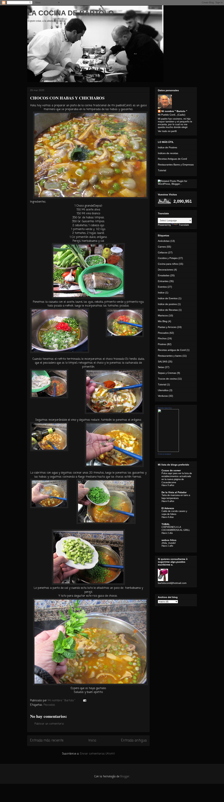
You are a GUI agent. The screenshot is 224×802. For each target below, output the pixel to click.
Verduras (163, 395)
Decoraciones (165, 269)
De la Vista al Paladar (174, 492)
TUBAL (166, 524)
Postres (162, 344)
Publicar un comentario (49, 724)
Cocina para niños (168, 263)
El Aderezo (168, 508)
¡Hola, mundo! (169, 543)
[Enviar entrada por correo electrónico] (84, 701)
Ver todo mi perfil (167, 131)
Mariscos (163, 315)
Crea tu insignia (164, 454)
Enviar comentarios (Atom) (97, 754)
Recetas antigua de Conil (172, 350)
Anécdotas (164, 240)
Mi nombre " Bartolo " (174, 111)
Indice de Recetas (168, 309)
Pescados (49, 705)
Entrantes (163, 281)
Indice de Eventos (168, 298)
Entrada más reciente (46, 740)
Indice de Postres (167, 147)
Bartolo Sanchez (165, 408)
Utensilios (163, 390)
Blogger (125, 777)
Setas (161, 367)
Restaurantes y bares (170, 355)
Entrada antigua (134, 740)
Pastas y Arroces (167, 327)
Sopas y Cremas (167, 373)
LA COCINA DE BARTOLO (70, 13)
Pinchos (162, 338)
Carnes (162, 246)
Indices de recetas (168, 153)
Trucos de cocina (167, 378)
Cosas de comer (171, 470)
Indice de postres (167, 304)
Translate (184, 224)
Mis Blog (162, 321)
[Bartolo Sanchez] (168, 451)
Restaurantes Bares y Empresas (176, 164)
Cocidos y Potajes (168, 258)
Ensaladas (163, 275)
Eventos (162, 286)
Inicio (92, 740)
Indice (161, 292)
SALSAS (162, 361)
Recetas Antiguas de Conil (172, 158)
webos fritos (169, 540)
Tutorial (162, 170)
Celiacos (162, 252)
